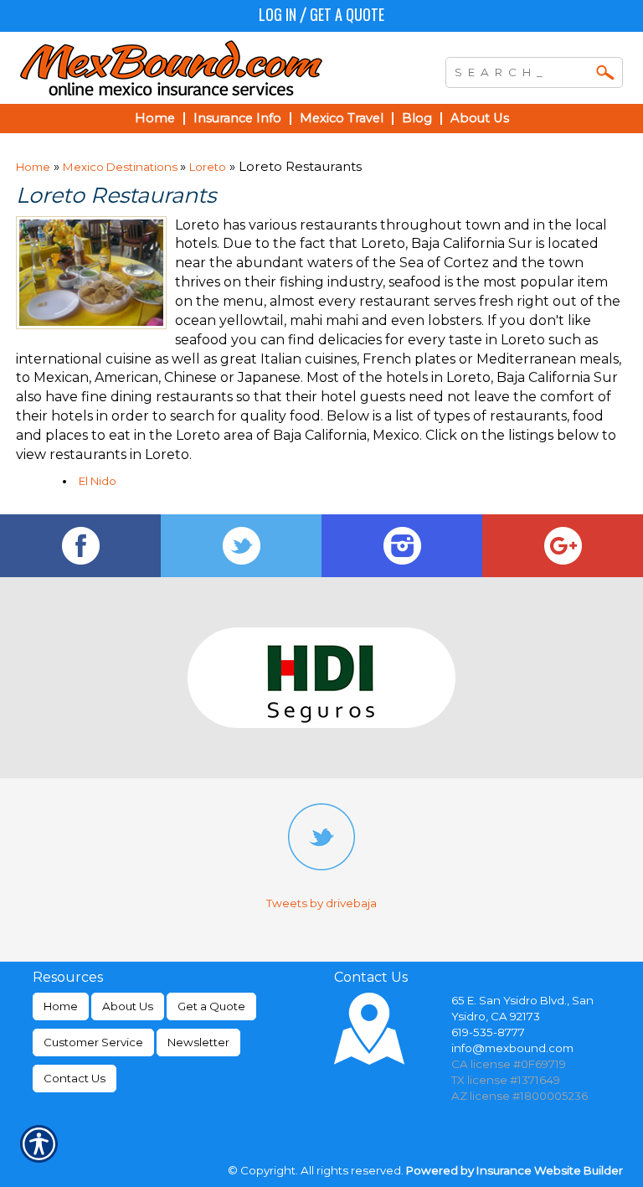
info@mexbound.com (512, 1048)
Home (33, 166)
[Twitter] (241, 546)
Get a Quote (347, 14)
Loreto (207, 166)
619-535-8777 (488, 1032)
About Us (127, 1006)
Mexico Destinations (121, 166)
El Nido (97, 481)
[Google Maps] (562, 546)
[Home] (191, 67)
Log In (277, 14)
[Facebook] (80, 546)
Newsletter (198, 1042)
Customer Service (93, 1042)
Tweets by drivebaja (321, 903)
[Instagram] (402, 546)
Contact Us (74, 1078)
